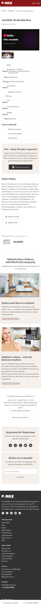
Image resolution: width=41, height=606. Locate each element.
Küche (4, 527)
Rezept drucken (13, 216)
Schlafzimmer (7, 532)
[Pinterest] (20, 445)
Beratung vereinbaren (20, 417)
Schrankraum (6, 538)
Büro (3, 540)
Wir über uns (6, 551)
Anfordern (20, 477)
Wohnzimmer (6, 530)
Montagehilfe (7, 574)
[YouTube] (25, 445)
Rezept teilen (13, 222)
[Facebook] (10, 445)
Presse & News (7, 558)
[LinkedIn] (30, 445)
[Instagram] (15, 445)
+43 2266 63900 (8, 587)
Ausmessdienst (7, 571)
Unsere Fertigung (8, 553)
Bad (3, 525)
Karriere (5, 561)
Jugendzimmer (7, 535)
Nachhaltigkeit (7, 556)
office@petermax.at (9, 585)
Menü (34, 3)
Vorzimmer (6, 522)
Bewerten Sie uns (8, 577)
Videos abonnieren (22, 167)
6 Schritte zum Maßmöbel (11, 569)
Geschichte (6, 548)
